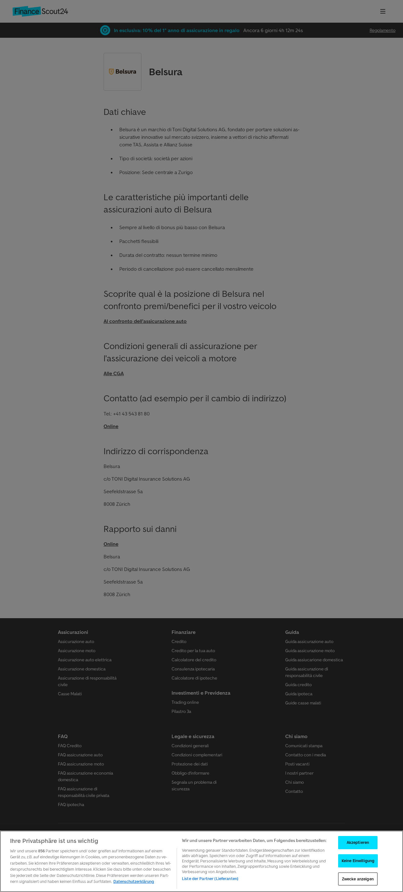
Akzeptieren (358, 842)
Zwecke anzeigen (358, 879)
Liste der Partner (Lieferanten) (210, 878)
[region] (201, 861)
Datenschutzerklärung (133, 881)
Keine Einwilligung (358, 860)
